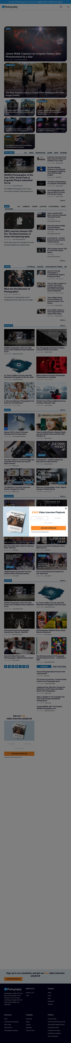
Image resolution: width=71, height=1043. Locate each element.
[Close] (66, 508)
